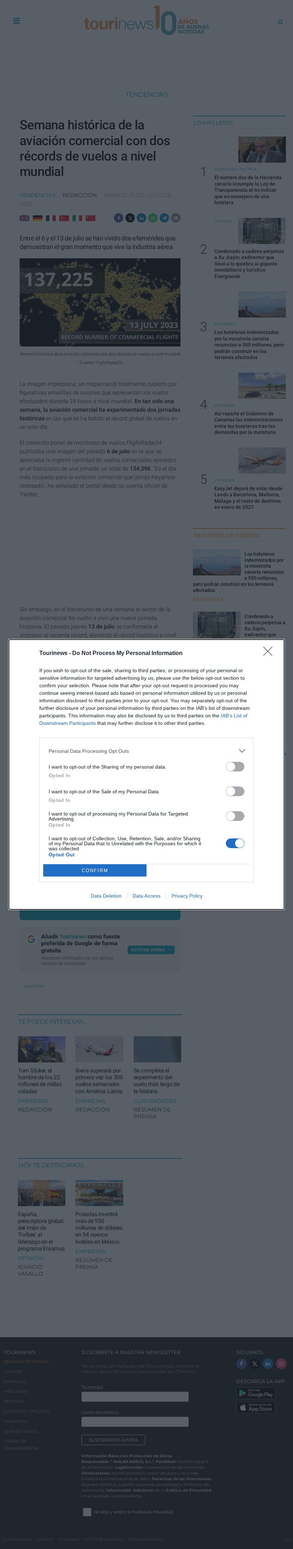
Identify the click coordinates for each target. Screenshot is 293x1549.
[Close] (270, 653)
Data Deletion (106, 896)
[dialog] (146, 774)
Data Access (146, 896)
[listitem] (146, 751)
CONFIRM (95, 870)
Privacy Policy (187, 896)
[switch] (235, 766)
